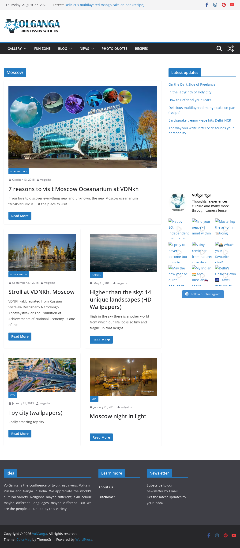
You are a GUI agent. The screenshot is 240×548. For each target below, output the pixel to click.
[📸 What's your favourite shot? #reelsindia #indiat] (225, 252)
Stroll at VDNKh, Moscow (41, 291)
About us (105, 487)
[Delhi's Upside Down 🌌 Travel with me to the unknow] (225, 275)
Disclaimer (106, 497)
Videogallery (18, 171)
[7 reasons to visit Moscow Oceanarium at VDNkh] (82, 127)
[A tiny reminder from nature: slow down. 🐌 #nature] (202, 252)
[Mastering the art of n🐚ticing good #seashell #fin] (225, 229)
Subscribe (155, 485)
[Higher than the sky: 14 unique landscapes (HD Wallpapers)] (123, 253)
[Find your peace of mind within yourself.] (202, 229)
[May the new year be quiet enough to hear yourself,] (179, 275)
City (12, 395)
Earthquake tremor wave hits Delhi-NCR (200, 120)
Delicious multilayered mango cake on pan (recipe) (104, 5)
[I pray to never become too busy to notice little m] (179, 252)
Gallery (15, 48)
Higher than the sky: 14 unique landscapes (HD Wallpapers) (121, 299)
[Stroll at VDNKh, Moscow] (42, 252)
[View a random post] (230, 48)
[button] (24, 48)
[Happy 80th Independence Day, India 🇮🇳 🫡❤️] (179, 229)
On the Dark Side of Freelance (192, 84)
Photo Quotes (115, 48)
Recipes (141, 48)
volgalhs (45, 180)
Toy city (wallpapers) (35, 412)
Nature (96, 274)
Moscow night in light (118, 416)
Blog (62, 48)
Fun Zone (42, 48)
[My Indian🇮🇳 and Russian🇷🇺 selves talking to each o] (202, 275)
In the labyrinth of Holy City (190, 92)
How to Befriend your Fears (190, 100)
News (84, 48)
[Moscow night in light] (123, 376)
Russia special (18, 274)
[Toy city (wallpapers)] (42, 375)
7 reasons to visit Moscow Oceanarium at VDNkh (73, 189)
